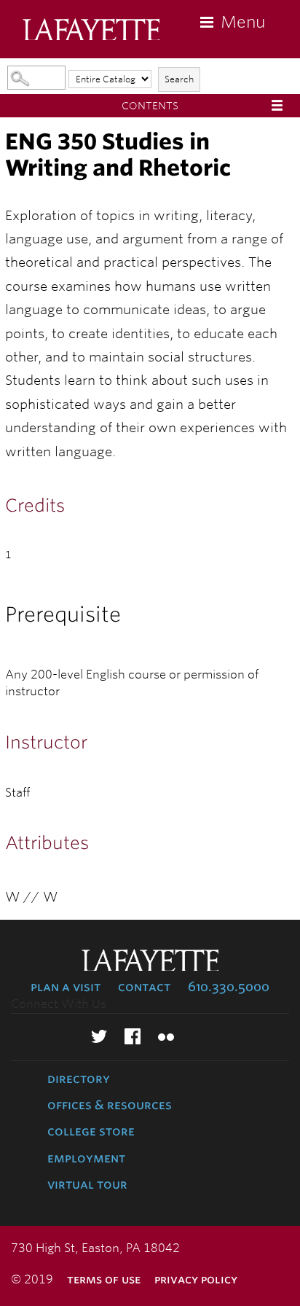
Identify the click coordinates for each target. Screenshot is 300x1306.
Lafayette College (91, 31)
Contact (144, 987)
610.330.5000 (228, 987)
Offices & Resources (109, 1105)
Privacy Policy (195, 1279)
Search (179, 79)
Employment (86, 1158)
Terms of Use (104, 1279)
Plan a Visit (65, 987)
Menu (243, 21)
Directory (78, 1078)
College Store (91, 1131)
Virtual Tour (87, 1184)
